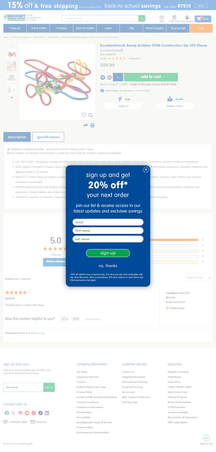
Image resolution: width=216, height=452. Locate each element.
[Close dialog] (145, 169)
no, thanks (108, 266)
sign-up (108, 253)
